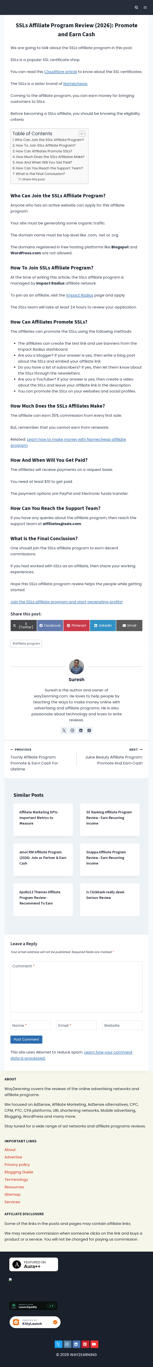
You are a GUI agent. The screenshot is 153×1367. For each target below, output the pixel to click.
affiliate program (26, 643)
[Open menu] (145, 7)
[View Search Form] (136, 7)
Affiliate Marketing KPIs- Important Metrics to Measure (39, 818)
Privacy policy (17, 1164)
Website (112, 1025)
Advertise (13, 1157)
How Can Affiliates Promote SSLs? (44, 151)
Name (19, 1025)
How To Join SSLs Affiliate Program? (46, 145)
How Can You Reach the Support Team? (49, 168)
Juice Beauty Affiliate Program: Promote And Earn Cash (114, 756)
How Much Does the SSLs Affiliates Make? (50, 156)
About (10, 1149)
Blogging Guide (18, 1172)
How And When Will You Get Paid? (44, 162)
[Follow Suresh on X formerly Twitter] (64, 730)
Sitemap (12, 1194)
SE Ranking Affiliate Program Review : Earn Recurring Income (109, 818)
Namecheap (75, 83)
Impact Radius (79, 295)
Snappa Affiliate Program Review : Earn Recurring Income (106, 858)
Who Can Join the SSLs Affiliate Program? (49, 139)
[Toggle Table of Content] (80, 134)
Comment (23, 966)
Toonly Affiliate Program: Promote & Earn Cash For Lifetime (34, 759)
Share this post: (33, 179)
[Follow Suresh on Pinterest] (89, 730)
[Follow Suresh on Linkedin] (81, 730)
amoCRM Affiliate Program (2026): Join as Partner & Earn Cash (42, 858)
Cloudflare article (60, 71)
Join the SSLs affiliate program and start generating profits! (66, 601)
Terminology (16, 1179)
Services (12, 1202)
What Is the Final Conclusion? (40, 173)
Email (64, 1025)
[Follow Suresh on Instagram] (72, 730)
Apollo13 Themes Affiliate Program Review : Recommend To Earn (39, 898)
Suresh (77, 679)
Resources (14, 1187)
